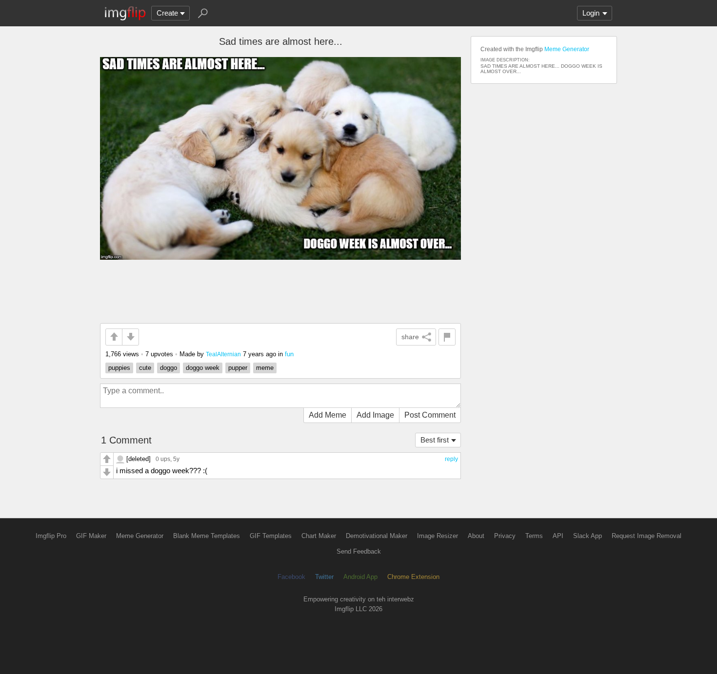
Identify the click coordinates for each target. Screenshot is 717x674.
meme (265, 367)
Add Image (375, 415)
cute (145, 367)
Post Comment (430, 415)
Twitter (324, 576)
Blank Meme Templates (206, 535)
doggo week (202, 367)
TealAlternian (223, 354)
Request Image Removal (646, 535)
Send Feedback (359, 551)
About (476, 535)
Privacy (505, 535)
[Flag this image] (447, 337)
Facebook (291, 576)
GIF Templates (271, 535)
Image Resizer (437, 535)
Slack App (587, 535)
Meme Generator (566, 49)
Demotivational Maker (376, 535)
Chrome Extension (413, 576)
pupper (237, 367)
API (558, 535)
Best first (434, 440)
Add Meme (327, 415)
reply (451, 459)
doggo (168, 367)
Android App (360, 576)
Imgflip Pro (51, 535)
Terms (534, 535)
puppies (119, 367)
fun (289, 354)
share (410, 337)
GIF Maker (91, 535)
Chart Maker (318, 535)
